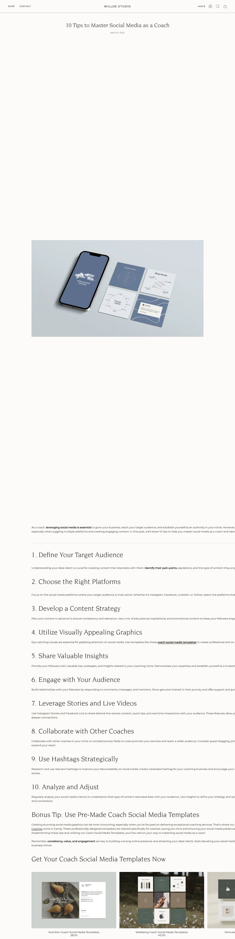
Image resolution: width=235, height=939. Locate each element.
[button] (11, 6)
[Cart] (225, 6)
